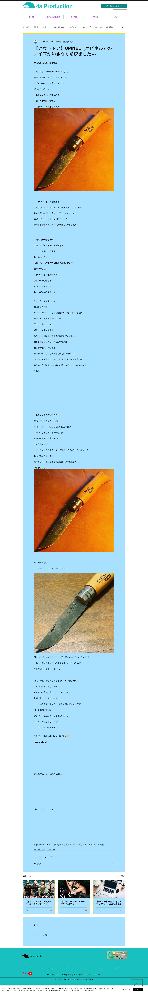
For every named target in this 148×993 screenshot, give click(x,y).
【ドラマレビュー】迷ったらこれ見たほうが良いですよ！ (38, 902)
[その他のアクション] (112, 41)
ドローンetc (98, 27)
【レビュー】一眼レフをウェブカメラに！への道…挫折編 (108, 902)
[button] (122, 27)
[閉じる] (145, 989)
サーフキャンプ (39, 850)
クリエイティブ (86, 27)
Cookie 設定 (126, 989)
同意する (138, 989)
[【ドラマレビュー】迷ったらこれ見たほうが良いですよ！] (38, 889)
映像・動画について (60, 27)
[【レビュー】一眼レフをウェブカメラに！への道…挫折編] (109, 889)
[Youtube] (30, 973)
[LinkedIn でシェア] (46, 857)
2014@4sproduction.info (89, 975)
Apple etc (46, 27)
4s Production (55, 6)
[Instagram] (25, 973)
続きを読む (109, 27)
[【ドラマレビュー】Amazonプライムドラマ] (74, 889)
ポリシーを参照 (88, 990)
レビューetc (73, 27)
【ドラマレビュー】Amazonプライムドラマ (73, 902)
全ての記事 (26, 27)
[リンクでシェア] (51, 857)
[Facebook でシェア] (35, 857)
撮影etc (36, 27)
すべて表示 (121, 876)
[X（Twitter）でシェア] (40, 857)
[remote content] (74, 386)
